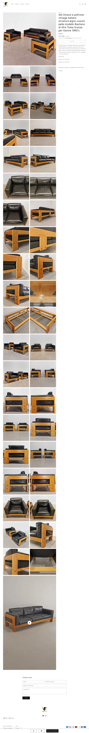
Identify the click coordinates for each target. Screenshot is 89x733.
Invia (26, 697)
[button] (80, 4)
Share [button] (61, 70)
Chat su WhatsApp (53, 730)
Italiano (17, 728)
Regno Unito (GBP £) (8, 728)
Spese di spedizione (68, 37)
